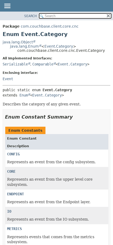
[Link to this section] (76, 117)
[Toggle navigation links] (7, 6)
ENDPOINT (15, 194)
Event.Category (58, 46)
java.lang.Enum (24, 46)
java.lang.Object (18, 42)
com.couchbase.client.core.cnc (50, 26)
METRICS (14, 229)
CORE (11, 171)
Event (8, 79)
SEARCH (30, 16)
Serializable (15, 64)
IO (9, 211)
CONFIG (13, 154)
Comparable (42, 64)
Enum (23, 95)
